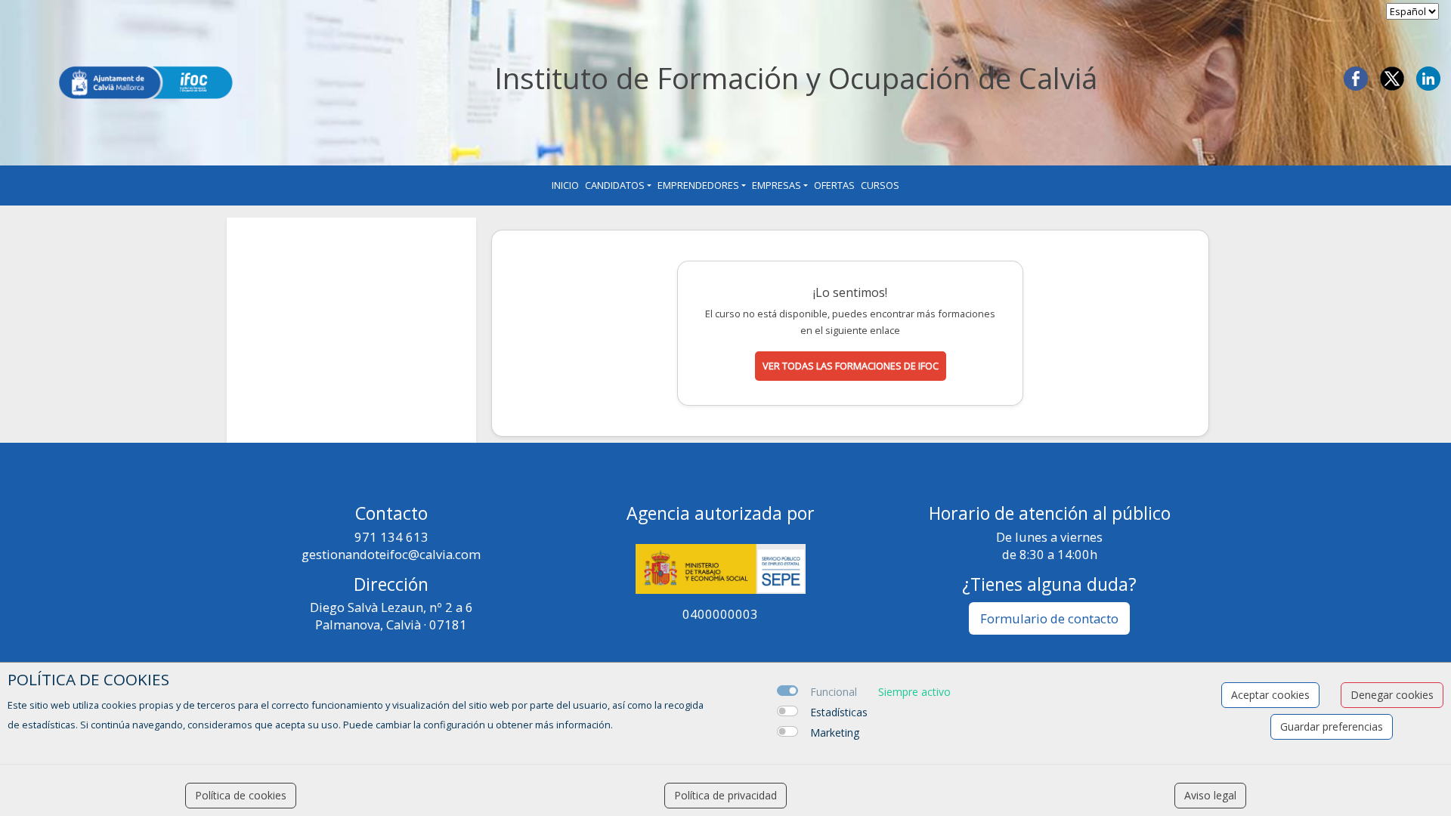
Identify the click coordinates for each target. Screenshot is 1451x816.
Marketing (834, 732)
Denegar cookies (1392, 695)
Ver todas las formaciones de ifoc (851, 365)
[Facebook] (1356, 77)
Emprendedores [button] (698, 185)
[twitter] (1392, 77)
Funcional (833, 692)
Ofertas (834, 185)
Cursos (880, 185)
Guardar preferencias (1331, 726)
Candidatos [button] (615, 185)
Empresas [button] (776, 185)
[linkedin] (1428, 77)
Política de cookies (240, 795)
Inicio (565, 185)
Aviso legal (1210, 795)
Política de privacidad (725, 795)
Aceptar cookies (1270, 695)
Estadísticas (839, 712)
